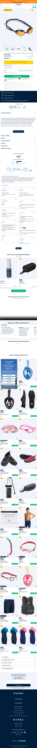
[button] (4, 26)
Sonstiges (9, 382)
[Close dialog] (16, 360)
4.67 (18, 156)
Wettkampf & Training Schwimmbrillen (26, 53)
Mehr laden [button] (18, 248)
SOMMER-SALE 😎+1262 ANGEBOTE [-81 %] (8, 10)
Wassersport (9, 375)
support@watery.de (20, 710)
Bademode (9, 377)
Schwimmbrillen (18, 53)
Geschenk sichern (18, 685)
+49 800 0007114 (19, 708)
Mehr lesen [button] (21, 222)
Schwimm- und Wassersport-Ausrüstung (10, 53)
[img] (4, 189)
